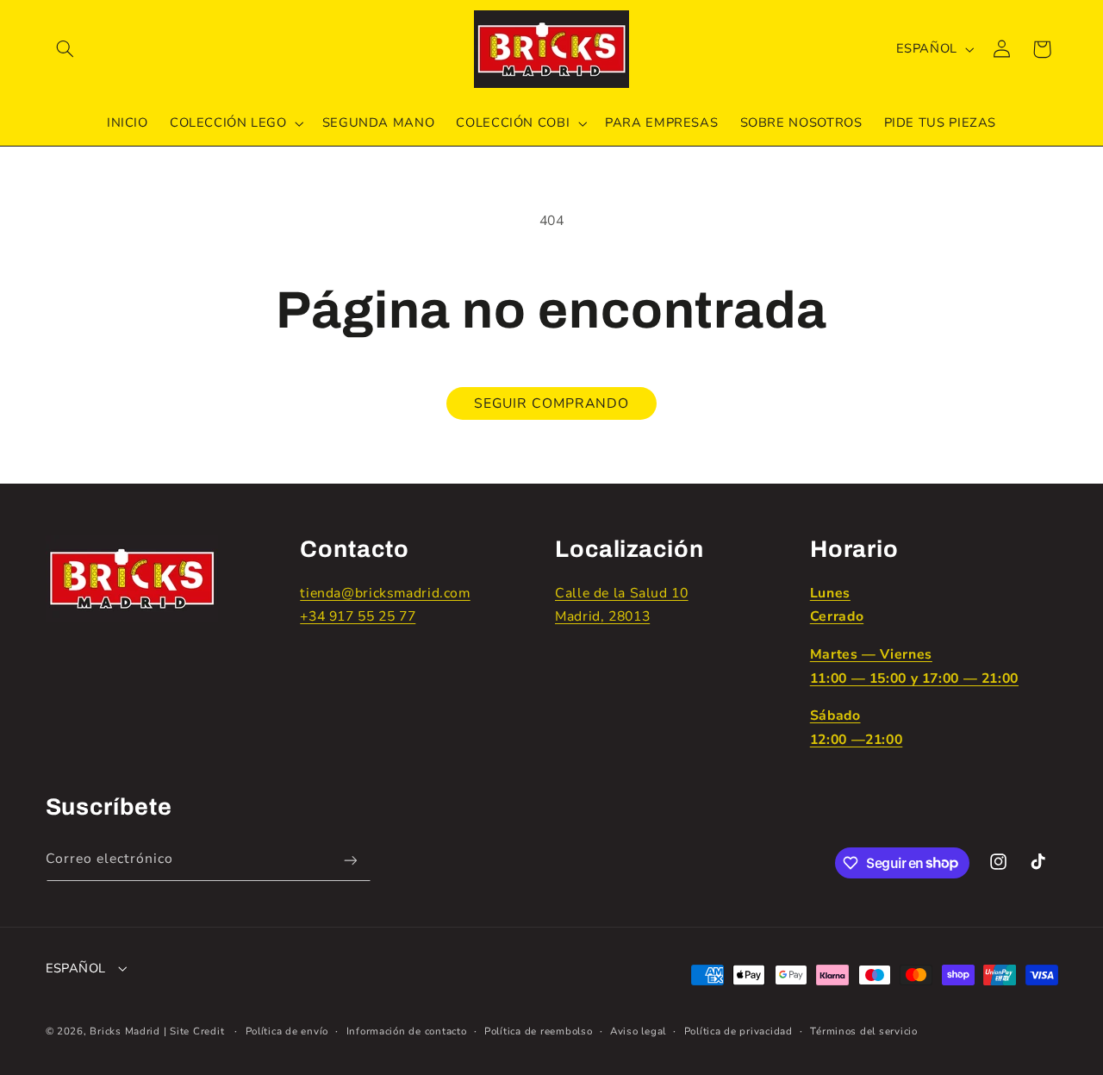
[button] (65, 49)
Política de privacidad (738, 1031)
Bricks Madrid (125, 1031)
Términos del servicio (863, 1031)
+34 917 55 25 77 (357, 616)
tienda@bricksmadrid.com (385, 593)
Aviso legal (638, 1031)
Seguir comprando (552, 403)
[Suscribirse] (350, 861)
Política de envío (287, 1031)
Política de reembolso (538, 1031)
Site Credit (197, 1031)
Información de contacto (406, 1031)
